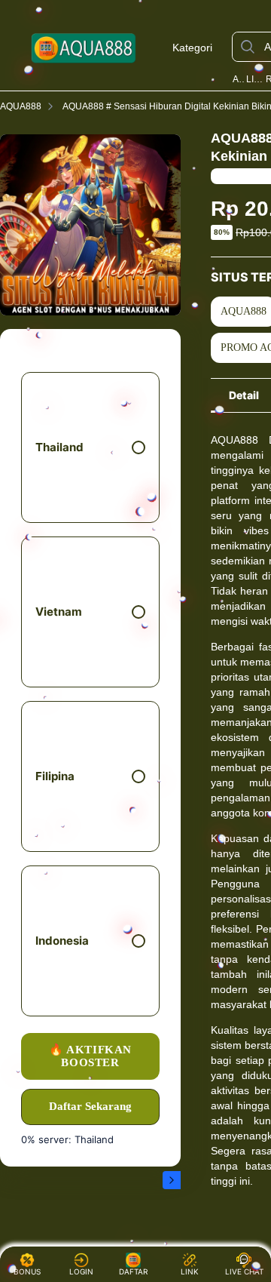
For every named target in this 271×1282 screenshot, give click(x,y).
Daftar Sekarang (90, 1106)
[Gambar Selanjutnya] (172, 1180)
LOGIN (81, 1271)
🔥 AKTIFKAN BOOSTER (90, 1056)
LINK (190, 1271)
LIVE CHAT (244, 1271)
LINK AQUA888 (254, 79)
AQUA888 (238, 79)
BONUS (27, 1271)
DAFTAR (135, 1271)
